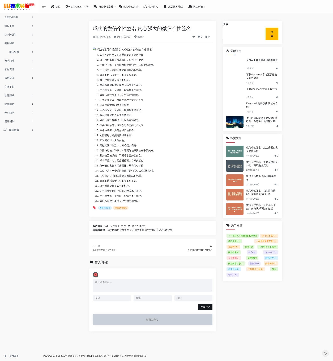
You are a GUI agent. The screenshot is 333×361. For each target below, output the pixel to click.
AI (274, 269)
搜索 (225, 24)
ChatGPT (270, 252)
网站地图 (129, 356)
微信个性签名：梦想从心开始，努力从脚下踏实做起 (260, 206)
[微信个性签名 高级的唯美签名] (235, 180)
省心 (252, 252)
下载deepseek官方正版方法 (261, 88)
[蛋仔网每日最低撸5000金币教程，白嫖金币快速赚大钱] (235, 122)
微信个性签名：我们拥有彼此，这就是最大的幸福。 (260, 192)
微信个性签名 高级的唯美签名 (261, 178)
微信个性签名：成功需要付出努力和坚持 (262, 149)
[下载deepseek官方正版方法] (235, 93)
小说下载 (233, 269)
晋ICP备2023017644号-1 (99, 356)
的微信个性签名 (121, 208)
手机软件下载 (255, 269)
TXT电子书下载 (267, 246)
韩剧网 (254, 263)
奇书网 (232, 274)
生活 (114, 145)
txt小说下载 (269, 235)
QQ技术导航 (117, 356)
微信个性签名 (103, 36)
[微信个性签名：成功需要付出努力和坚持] (235, 151)
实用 (249, 246)
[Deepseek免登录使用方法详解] (235, 107)
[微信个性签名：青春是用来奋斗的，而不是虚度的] (235, 166)
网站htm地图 (141, 356)
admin (140, 36)
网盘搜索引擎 (235, 263)
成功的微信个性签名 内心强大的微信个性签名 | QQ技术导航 (139, 229)
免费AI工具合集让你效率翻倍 (262, 60)
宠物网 (252, 258)
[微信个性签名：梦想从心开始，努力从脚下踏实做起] (235, 209)
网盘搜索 (233, 252)
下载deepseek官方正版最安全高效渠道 (261, 76)
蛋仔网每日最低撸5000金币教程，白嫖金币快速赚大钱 (261, 119)
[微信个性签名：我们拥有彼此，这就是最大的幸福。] (235, 194)
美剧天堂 (234, 241)
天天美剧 (233, 258)
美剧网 (233, 246)
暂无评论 (101, 262)
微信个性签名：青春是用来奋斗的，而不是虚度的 (262, 163)
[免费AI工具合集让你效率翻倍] (235, 64)
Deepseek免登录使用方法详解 (261, 105)
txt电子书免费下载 (266, 241)
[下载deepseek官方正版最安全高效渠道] (235, 78)
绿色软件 (270, 258)
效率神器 (270, 263)
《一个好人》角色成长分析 (242, 235)
